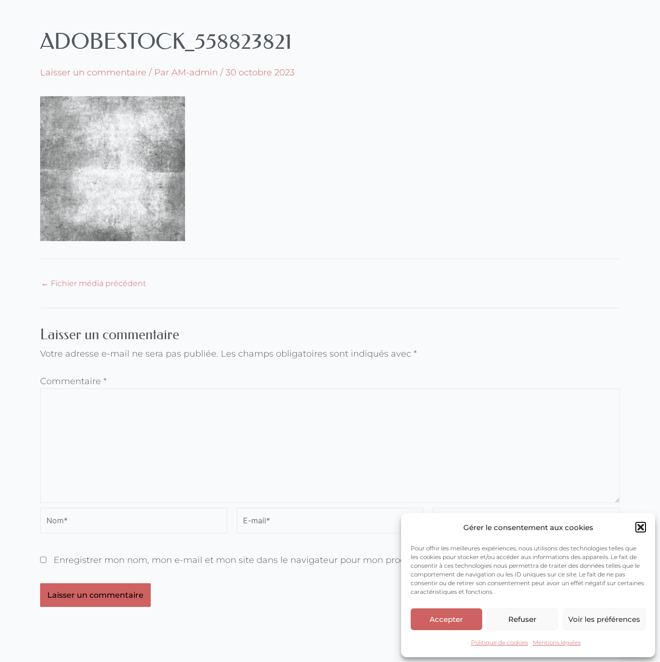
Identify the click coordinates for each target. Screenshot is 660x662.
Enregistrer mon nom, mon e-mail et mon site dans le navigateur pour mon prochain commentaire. (271, 560)
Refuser (522, 619)
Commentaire (73, 381)
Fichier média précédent (93, 284)
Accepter (446, 619)
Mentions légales (557, 642)
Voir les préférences (604, 619)
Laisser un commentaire (93, 72)
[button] (641, 527)
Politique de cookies (499, 642)
